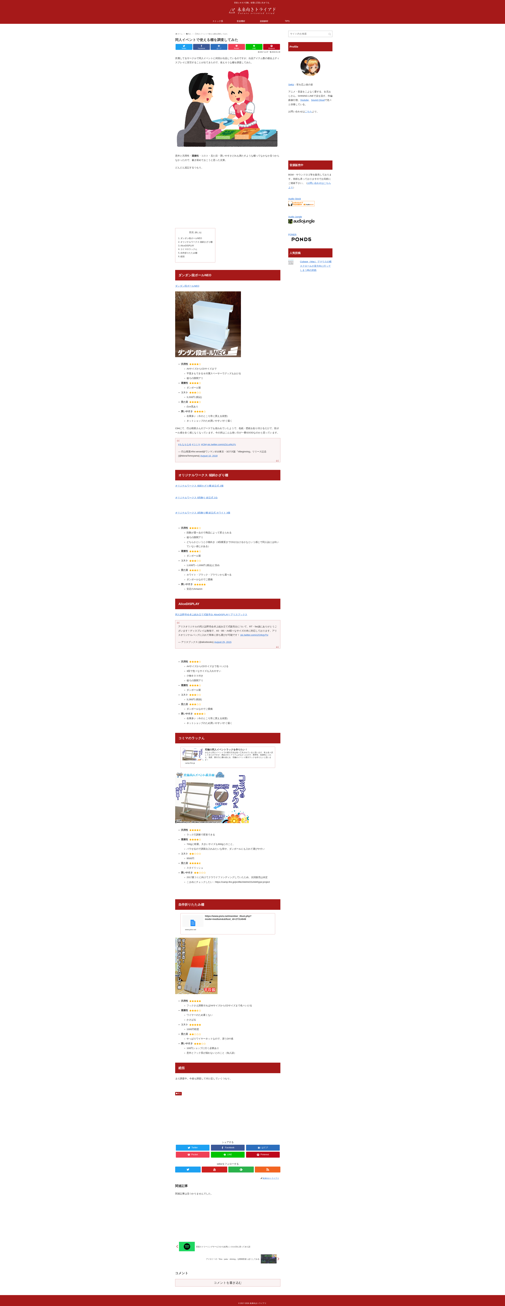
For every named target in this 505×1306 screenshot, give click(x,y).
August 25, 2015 (222, 642)
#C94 (204, 444)
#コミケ (196, 444)
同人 (179, 1093)
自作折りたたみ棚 (188, 253)
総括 (182, 256)
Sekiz (291, 84)
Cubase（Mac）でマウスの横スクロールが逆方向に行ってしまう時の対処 (316, 266)
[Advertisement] (227, 206)
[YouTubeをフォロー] (214, 1169)
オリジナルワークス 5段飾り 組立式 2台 (196, 497)
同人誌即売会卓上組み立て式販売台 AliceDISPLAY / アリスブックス (211, 614)
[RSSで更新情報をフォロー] (267, 1169)
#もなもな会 (184, 444)
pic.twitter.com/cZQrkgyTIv (254, 635)
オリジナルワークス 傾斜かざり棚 (196, 242)
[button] (329, 34)
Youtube (304, 100)
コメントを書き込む (228, 1282)
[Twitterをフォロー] (188, 1169)
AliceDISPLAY (187, 245)
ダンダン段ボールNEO (191, 238)
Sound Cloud (318, 100)
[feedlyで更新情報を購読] (241, 1169)
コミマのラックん (188, 249)
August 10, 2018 (209, 455)
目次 (191, 232)
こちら (308, 111)
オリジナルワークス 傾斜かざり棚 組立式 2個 (199, 485)
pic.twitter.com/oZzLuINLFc (221, 444)
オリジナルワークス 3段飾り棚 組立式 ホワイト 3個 (202, 512)
